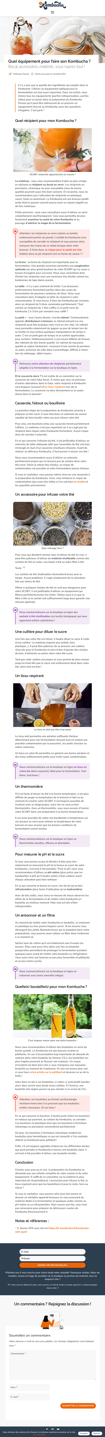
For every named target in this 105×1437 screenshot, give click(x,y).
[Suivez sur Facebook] (47, 1429)
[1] (24, 567)
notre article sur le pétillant (46, 1072)
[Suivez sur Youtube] (58, 1429)
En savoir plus (39, 1434)
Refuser (96, 1433)
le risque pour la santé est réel (63, 249)
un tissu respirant (54, 387)
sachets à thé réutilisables (34, 616)
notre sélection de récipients (48, 363)
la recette (79, 481)
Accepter (84, 1433)
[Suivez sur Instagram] (52, 1429)
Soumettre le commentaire (78, 1405)
